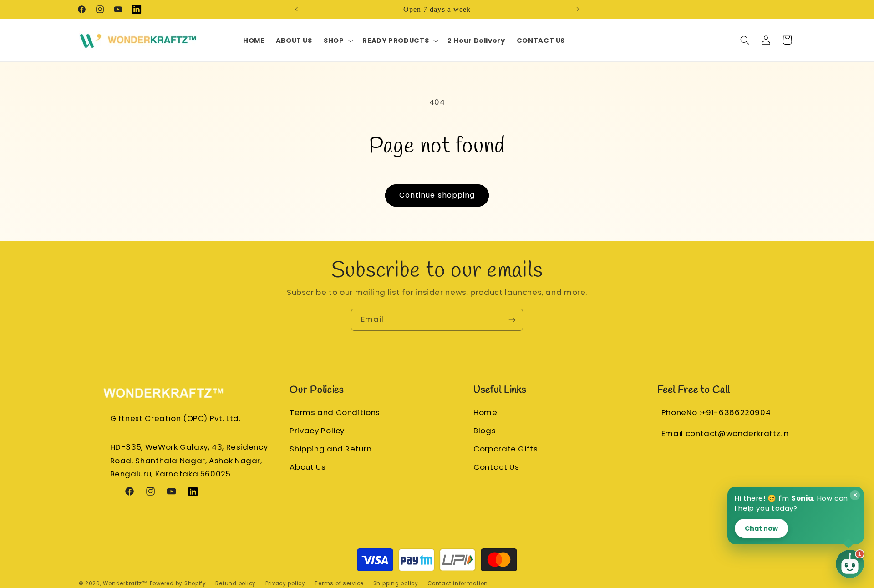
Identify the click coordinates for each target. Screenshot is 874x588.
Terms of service (339, 583)
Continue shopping (437, 195)
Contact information (457, 583)
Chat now (761, 527)
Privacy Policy (317, 430)
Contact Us (496, 466)
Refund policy (235, 583)
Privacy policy (285, 583)
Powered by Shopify (178, 583)
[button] (337, 40)
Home (485, 412)
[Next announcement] (578, 9)
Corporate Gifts (505, 448)
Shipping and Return (330, 448)
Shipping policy (395, 583)
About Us (307, 466)
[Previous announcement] (296, 9)
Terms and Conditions (335, 412)
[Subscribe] (512, 320)
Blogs (484, 430)
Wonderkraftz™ (125, 583)
